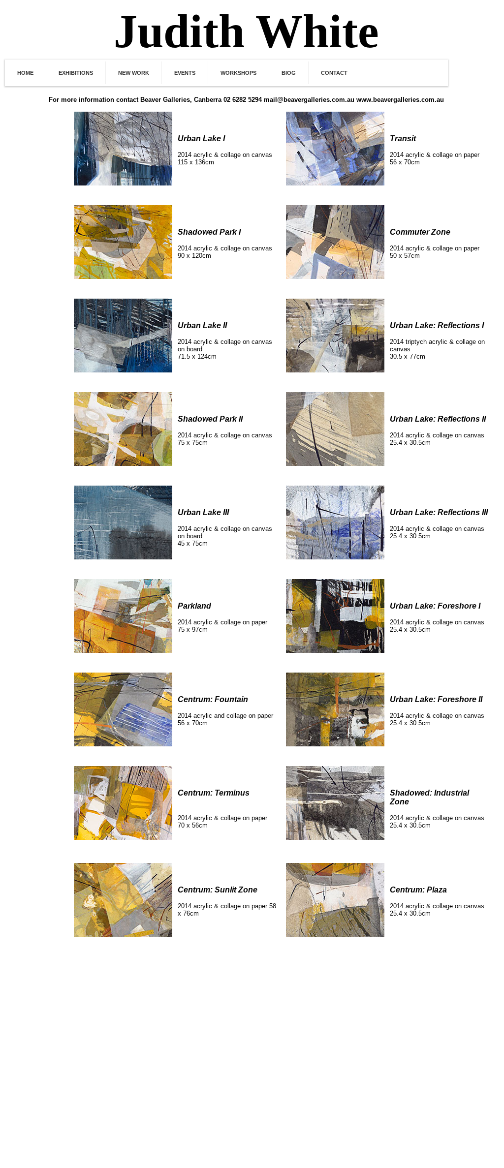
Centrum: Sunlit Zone (217, 890)
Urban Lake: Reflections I (437, 325)
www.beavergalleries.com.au (400, 99)
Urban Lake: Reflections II (438, 419)
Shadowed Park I (209, 232)
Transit (403, 138)
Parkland (194, 606)
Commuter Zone (420, 232)
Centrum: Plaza (418, 890)
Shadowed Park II (210, 419)
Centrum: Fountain (213, 699)
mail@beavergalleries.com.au (309, 99)
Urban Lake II (202, 325)
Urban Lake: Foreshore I (435, 606)
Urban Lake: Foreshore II (436, 699)
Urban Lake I (201, 138)
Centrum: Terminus (214, 793)
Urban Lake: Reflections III (439, 512)
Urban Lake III (203, 512)
